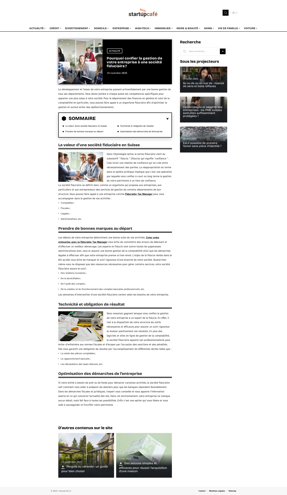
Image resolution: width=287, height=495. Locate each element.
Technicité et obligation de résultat (137, 126)
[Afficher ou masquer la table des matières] (132, 119)
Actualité (114, 51)
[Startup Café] (143, 13)
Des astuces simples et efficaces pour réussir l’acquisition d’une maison (143, 467)
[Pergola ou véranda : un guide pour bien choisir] (86, 455)
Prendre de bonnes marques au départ (84, 131)
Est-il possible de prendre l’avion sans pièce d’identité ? (202, 144)
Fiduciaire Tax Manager (138, 194)
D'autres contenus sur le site (85, 428)
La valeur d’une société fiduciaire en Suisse (86, 126)
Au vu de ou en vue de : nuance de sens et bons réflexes (203, 84)
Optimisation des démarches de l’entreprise (141, 131)
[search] (226, 13)
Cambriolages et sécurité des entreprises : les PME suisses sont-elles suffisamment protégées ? (202, 111)
